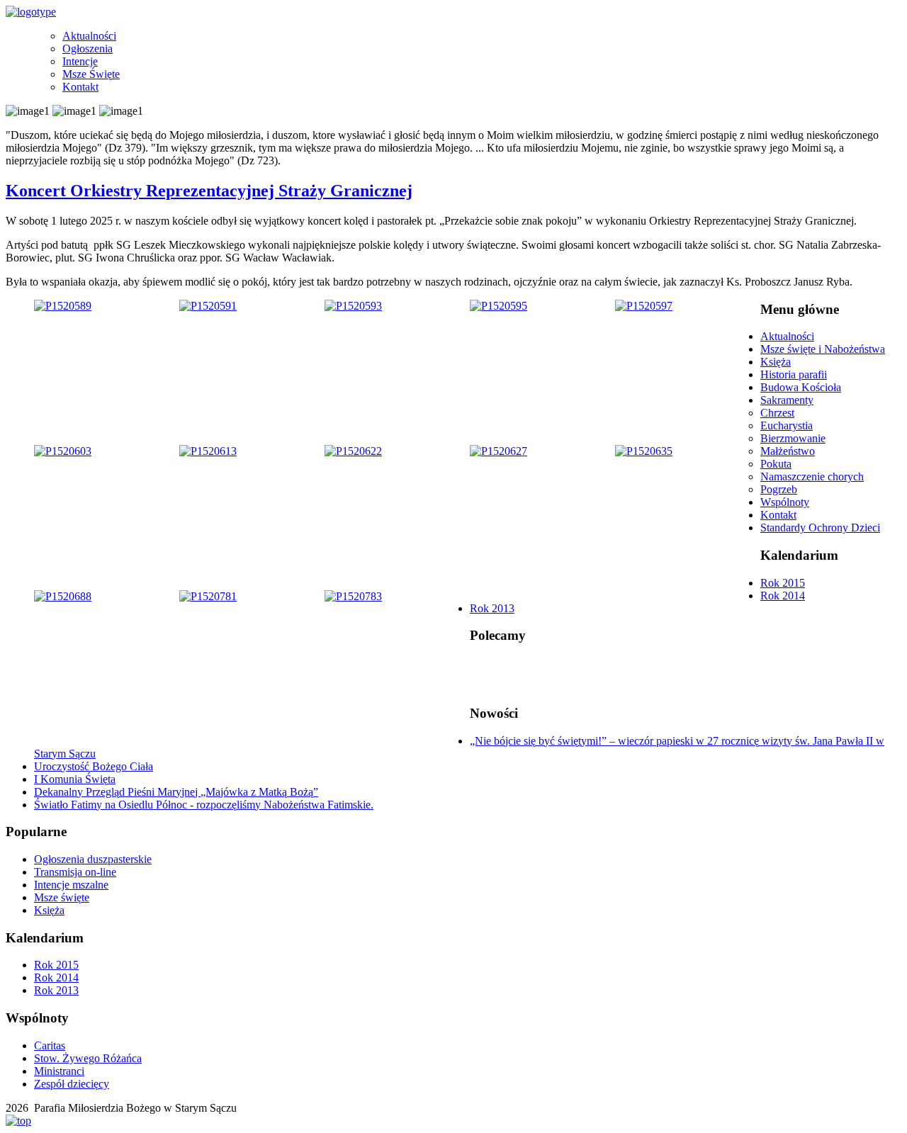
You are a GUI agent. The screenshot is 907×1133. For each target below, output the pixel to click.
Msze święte (61, 897)
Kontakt (80, 87)
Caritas (49, 1045)
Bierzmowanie (793, 438)
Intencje (80, 61)
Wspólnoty (784, 502)
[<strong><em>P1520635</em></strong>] (643, 451)
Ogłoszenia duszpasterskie (93, 859)
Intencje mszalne (71, 885)
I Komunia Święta (75, 779)
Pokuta (775, 464)
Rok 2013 (492, 608)
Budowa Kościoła (800, 387)
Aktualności (89, 36)
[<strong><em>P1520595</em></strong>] (498, 306)
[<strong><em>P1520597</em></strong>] (643, 306)
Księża (775, 362)
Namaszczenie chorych (812, 476)
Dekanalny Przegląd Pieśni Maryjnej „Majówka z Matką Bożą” (176, 792)
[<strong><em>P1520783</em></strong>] (353, 596)
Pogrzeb (778, 489)
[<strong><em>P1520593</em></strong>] (353, 306)
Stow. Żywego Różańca (88, 1058)
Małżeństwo (787, 451)
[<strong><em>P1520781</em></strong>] (208, 596)
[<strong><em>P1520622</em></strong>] (353, 451)
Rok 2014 (782, 596)
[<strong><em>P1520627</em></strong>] (498, 451)
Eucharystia (786, 425)
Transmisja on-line (75, 872)
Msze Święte (91, 74)
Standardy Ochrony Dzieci (820, 528)
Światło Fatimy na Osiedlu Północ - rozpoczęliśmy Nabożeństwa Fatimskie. (203, 805)
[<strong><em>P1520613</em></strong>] (208, 451)
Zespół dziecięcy (71, 1084)
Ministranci (59, 1071)
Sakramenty (786, 400)
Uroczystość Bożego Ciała (93, 766)
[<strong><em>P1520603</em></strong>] (62, 451)
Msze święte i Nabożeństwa (822, 349)
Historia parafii (793, 374)
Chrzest (777, 413)
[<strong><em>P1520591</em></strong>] (208, 306)
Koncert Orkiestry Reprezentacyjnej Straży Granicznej (209, 190)
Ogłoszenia (87, 49)
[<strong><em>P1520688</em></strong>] (62, 596)
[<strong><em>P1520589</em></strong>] (62, 306)
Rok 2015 (782, 583)
